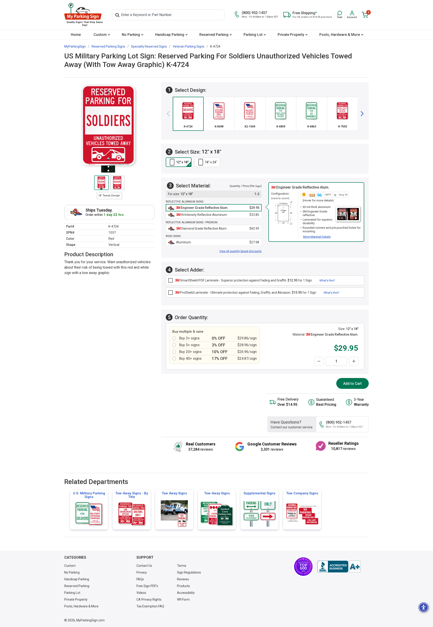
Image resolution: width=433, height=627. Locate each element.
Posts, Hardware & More (339, 34)
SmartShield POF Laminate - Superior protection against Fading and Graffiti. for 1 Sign (243, 280)
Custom (100, 34)
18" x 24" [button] (211, 162)
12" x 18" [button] (182, 162)
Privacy (141, 572)
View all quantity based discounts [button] (240, 251)
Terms (181, 565)
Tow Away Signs (174, 493)
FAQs (140, 579)
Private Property (291, 34)
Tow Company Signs (302, 493)
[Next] (360, 113)
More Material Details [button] (317, 236)
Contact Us (144, 565)
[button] (339, 15)
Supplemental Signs (259, 493)
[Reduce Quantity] (318, 361)
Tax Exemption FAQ (150, 606)
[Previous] (169, 113)
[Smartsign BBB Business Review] (339, 566)
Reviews (183, 579)
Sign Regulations (189, 572)
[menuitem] (75, 34)
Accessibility (186, 593)
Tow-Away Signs (217, 493)
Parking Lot (253, 34)
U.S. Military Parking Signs (89, 495)
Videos (141, 593)
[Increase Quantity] (353, 361)
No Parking (131, 34)
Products (183, 586)
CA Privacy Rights (148, 599)
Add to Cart (352, 383)
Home (76, 34)
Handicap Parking (169, 34)
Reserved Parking (213, 34)
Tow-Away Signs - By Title (131, 495)
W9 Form (183, 599)
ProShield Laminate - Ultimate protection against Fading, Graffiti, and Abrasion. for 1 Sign (245, 292)
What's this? (327, 280)
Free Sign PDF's (147, 586)
